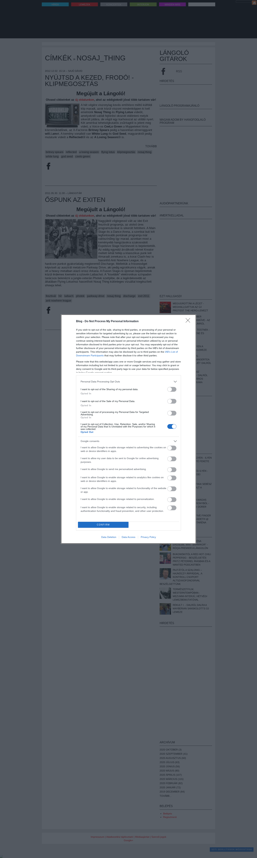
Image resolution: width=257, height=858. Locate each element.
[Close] (189, 321)
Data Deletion (108, 537)
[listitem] (128, 381)
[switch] (171, 389)
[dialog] (128, 429)
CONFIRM (103, 524)
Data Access (128, 537)
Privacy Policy (148, 537)
